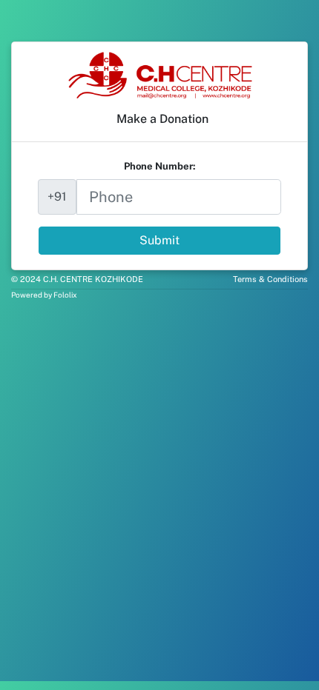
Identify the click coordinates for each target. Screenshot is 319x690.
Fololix (65, 294)
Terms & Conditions (270, 279)
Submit (159, 240)
